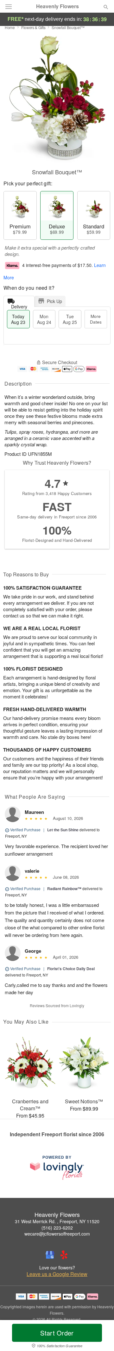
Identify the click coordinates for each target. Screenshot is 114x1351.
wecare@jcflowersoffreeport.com (57, 1233)
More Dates (96, 319)
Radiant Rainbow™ (64, 888)
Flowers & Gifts (33, 27)
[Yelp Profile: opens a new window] (64, 1254)
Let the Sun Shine (63, 830)
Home (10, 27)
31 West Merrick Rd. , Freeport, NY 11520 (57, 1221)
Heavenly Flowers (57, 6)
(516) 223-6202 (57, 1227)
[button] (100, 1337)
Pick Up (54, 301)
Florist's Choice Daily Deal (71, 968)
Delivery (19, 305)
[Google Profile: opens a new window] (50, 1254)
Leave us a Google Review (57, 1274)
